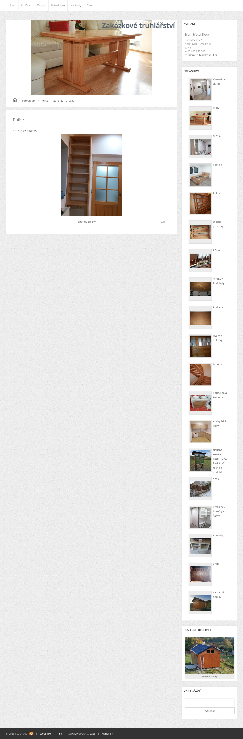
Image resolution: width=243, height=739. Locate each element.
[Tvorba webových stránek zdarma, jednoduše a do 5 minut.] (31, 733)
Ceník (90, 5)
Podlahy (218, 307)
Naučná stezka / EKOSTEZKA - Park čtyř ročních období (220, 461)
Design (41, 5)
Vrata (216, 564)
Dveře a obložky (218, 338)
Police (44, 100)
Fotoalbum (58, 5)
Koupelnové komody (220, 395)
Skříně (217, 136)
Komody (218, 535)
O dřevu (26, 5)
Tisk (59, 733)
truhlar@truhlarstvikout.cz (201, 55)
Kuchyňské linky (219, 424)
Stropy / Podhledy (218, 281)
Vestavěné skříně (219, 81)
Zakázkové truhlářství (138, 25)
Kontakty (75, 5)
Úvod (12, 5)
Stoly (216, 107)
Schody (217, 364)
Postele (217, 164)
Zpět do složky (87, 221)
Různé (216, 250)
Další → (165, 221)
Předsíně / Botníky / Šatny (219, 511)
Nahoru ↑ (107, 733)
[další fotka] (164, 175)
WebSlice (45, 733)
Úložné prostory (218, 224)
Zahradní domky (218, 595)
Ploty (216, 478)
